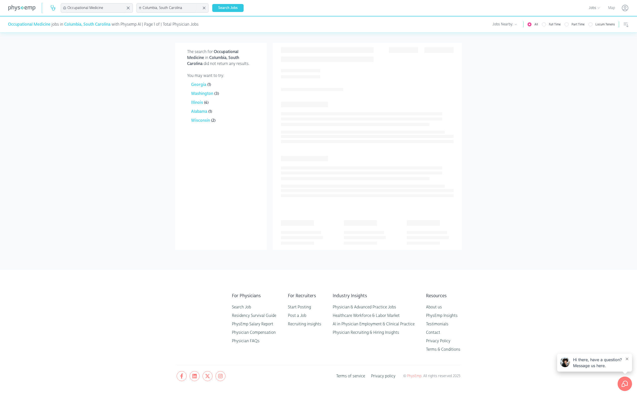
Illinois (197, 102)
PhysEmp (414, 376)
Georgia (199, 84)
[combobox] (96, 7)
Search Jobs (228, 7)
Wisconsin (201, 120)
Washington (202, 93)
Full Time (555, 24)
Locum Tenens (605, 24)
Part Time (578, 24)
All (536, 24)
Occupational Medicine (29, 24)
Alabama (199, 111)
